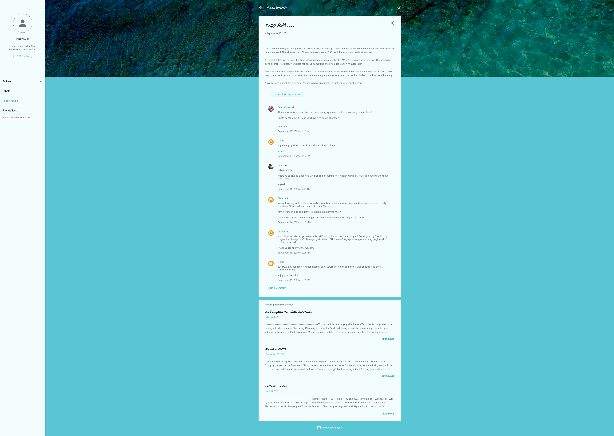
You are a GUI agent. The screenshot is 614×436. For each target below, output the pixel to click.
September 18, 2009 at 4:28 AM (294, 189)
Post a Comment (277, 287)
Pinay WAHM (276, 7)
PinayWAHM (22, 39)
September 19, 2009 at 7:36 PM (294, 280)
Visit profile (23, 56)
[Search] (399, 9)
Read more (388, 339)
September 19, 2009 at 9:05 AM (294, 252)
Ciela (280, 198)
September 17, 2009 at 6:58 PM (294, 156)
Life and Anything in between (288, 94)
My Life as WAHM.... (278, 349)
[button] (392, 23)
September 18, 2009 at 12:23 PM (294, 222)
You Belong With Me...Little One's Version (288, 312)
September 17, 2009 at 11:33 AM (294, 131)
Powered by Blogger (331, 427)
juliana (281, 151)
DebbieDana (284, 107)
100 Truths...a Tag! (276, 386)
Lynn (280, 165)
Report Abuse (10, 100)
